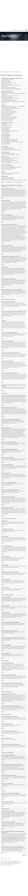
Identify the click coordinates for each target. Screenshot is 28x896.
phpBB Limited (7, 813)
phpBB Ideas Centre (4, 825)
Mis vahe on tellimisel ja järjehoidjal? (7, 166)
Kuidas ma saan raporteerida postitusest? (8, 116)
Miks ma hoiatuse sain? (5, 115)
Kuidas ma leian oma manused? (7, 174)
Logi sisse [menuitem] (22, 30)
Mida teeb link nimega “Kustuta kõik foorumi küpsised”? (11, 88)
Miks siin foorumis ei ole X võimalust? (8, 178)
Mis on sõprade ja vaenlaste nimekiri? (8, 153)
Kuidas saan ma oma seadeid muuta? (8, 92)
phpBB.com (3, 817)
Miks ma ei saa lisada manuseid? (7, 114)
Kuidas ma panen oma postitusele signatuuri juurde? (10, 108)
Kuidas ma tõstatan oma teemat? (7, 120)
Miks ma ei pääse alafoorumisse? (7, 113)
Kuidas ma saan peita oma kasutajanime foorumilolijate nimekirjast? (13, 93)
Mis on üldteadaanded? (5, 128)
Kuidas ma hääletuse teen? (6, 109)
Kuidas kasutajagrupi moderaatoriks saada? (9, 140)
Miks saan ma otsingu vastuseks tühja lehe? (9, 160)
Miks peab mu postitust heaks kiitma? (7, 119)
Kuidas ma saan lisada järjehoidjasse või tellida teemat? (11, 167)
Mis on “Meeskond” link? (5, 144)
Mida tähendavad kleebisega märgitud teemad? (9, 130)
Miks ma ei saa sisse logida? (6, 84)
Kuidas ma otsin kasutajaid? (6, 161)
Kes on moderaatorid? (5, 137)
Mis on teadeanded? (5, 129)
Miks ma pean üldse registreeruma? (7, 79)
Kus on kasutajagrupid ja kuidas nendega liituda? (10, 139)
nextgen (17, 863)
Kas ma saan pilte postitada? (6, 127)
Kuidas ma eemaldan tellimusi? (6, 169)
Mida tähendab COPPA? (5, 80)
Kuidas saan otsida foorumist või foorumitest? (9, 157)
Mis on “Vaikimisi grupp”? (5, 143)
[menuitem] (2, 865)
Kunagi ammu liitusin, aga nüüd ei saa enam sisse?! (10, 85)
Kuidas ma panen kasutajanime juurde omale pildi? (10, 98)
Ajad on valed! (3, 94)
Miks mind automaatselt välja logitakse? (8, 87)
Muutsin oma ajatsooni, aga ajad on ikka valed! (9, 95)
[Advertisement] (14, 14)
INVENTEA (13, 863)
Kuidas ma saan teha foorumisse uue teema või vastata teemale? (12, 106)
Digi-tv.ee (7, 36)
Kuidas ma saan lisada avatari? (6, 99)
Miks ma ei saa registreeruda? (6, 81)
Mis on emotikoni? (4, 126)
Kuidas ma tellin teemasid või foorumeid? (8, 168)
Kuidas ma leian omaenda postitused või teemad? (10, 162)
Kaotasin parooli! (4, 86)
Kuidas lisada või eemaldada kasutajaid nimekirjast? (10, 154)
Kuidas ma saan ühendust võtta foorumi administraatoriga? (11, 182)
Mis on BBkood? (4, 123)
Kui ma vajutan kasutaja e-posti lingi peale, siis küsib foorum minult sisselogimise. (13, 102)
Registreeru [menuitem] (16, 30)
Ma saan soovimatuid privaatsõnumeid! (8, 148)
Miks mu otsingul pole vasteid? (6, 159)
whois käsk (9, 836)
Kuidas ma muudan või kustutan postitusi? (8, 107)
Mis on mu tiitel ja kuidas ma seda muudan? (9, 100)
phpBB (24, 346)
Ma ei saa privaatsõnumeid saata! (7, 147)
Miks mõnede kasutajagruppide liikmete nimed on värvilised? (12, 141)
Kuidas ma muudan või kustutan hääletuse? (9, 112)
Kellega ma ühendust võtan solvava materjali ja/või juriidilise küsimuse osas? (13, 180)
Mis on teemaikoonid (5, 133)
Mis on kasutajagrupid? (5, 138)
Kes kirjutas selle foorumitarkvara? (7, 177)
